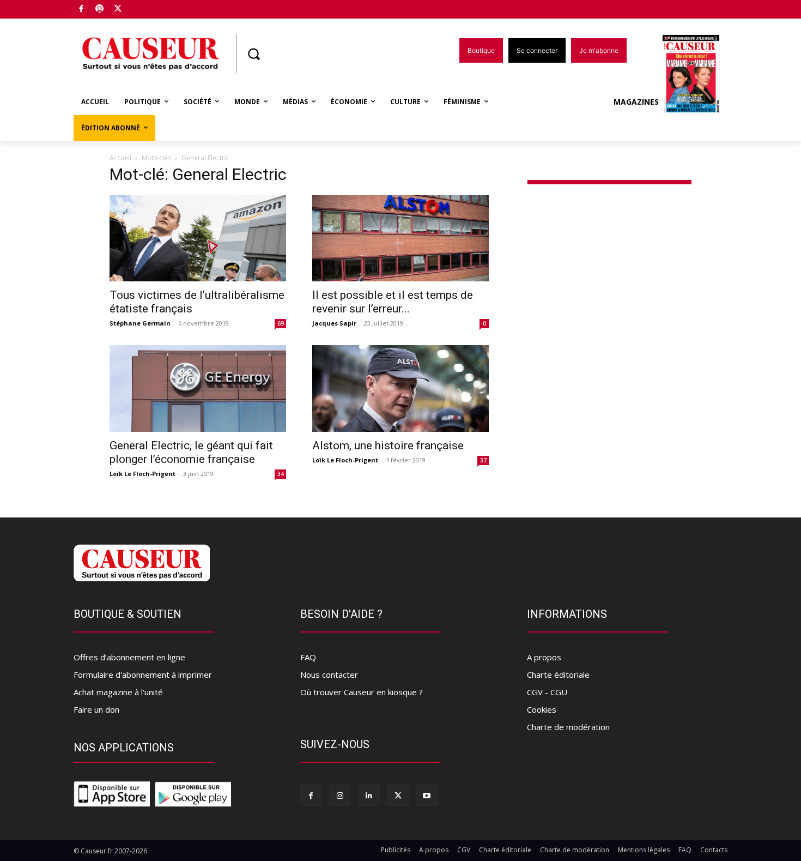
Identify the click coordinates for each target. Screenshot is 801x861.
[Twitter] (118, 9)
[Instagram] (339, 795)
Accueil (120, 157)
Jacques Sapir (334, 323)
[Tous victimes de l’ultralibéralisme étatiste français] (198, 238)
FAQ (308, 657)
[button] (253, 54)
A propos (544, 657)
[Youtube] (427, 795)
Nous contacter (329, 674)
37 (483, 460)
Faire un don (96, 709)
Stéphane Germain (140, 323)
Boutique (145, 7)
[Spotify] (100, 9)
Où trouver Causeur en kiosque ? (361, 692)
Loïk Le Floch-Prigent (142, 473)
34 (280, 474)
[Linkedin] (368, 795)
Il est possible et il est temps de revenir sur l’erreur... (392, 301)
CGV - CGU (547, 692)
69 (280, 323)
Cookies (541, 709)
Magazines (636, 102)
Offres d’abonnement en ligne (129, 657)
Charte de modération (568, 726)
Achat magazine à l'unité (118, 692)
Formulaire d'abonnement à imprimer (143, 674)
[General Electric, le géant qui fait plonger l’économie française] (198, 388)
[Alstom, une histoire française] (400, 388)
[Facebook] (81, 9)
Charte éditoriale (558, 674)
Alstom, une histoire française (388, 445)
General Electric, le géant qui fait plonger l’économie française (191, 452)
